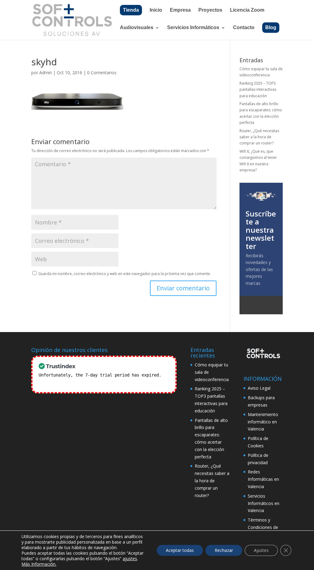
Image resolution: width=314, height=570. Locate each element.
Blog (270, 27)
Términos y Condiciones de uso (263, 527)
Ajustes (261, 550)
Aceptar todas (180, 550)
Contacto (244, 27)
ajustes (130, 558)
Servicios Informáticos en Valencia (263, 503)
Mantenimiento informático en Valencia (263, 421)
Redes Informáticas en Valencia (263, 479)
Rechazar (224, 550)
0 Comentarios (102, 72)
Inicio (156, 10)
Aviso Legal (259, 388)
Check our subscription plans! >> (78, 382)
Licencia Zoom (247, 10)
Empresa (180, 10)
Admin (45, 72)
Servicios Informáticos (193, 27)
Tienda (131, 10)
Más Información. (38, 564)
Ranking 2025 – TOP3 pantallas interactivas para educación (257, 89)
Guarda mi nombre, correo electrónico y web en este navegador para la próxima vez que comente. (124, 273)
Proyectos (210, 10)
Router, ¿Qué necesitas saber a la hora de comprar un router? (259, 137)
